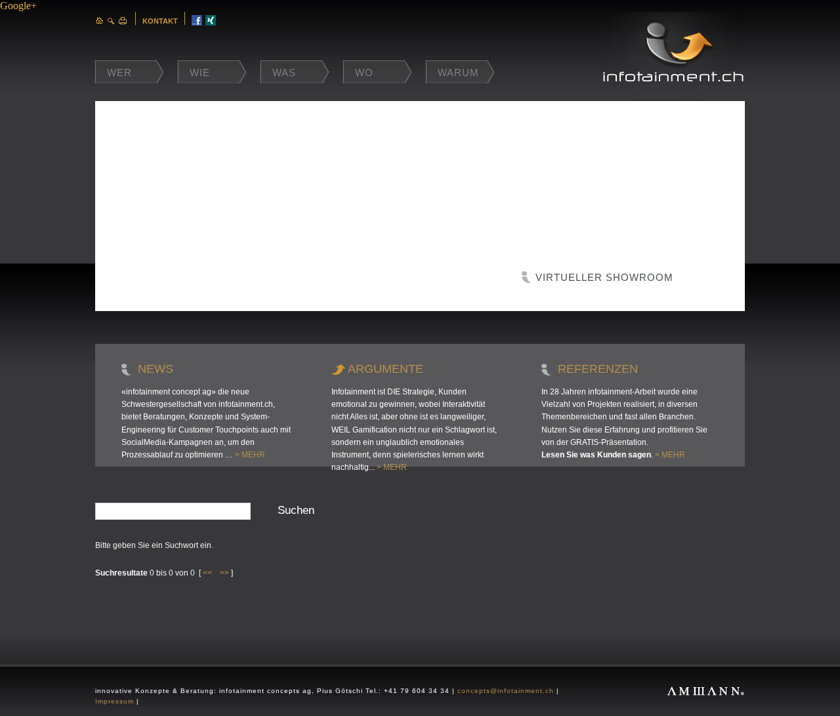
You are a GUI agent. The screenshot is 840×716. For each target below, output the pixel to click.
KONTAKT (160, 21)
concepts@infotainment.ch (505, 690)
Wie (200, 72)
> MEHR (250, 454)
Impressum (114, 701)
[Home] (99, 20)
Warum (458, 72)
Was (284, 72)
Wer (119, 72)
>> (224, 573)
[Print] (123, 20)
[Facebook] (197, 22)
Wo (364, 72)
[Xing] (210, 22)
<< (207, 573)
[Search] (111, 20)
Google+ (18, 5)
